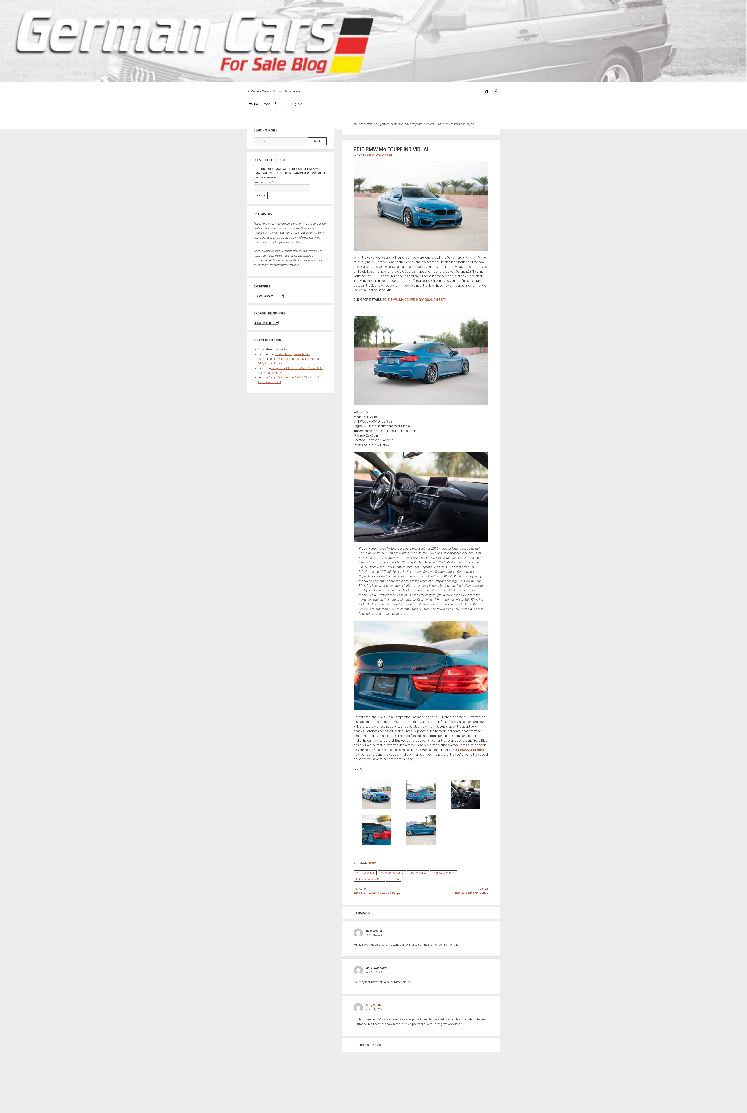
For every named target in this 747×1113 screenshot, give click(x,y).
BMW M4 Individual (391, 872)
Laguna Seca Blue (443, 872)
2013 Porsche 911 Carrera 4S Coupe (377, 893)
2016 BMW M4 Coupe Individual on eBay (414, 299)
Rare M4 (394, 879)
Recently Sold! (294, 103)
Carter (388, 154)
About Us (271, 103)
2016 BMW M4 (365, 872)
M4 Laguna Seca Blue (369, 879)
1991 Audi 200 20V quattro (471, 893)
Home (253, 103)
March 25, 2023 (372, 154)
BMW (372, 863)
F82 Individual (418, 872)
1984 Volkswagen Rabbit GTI (292, 354)
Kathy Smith (373, 1005)
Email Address (263, 182)
